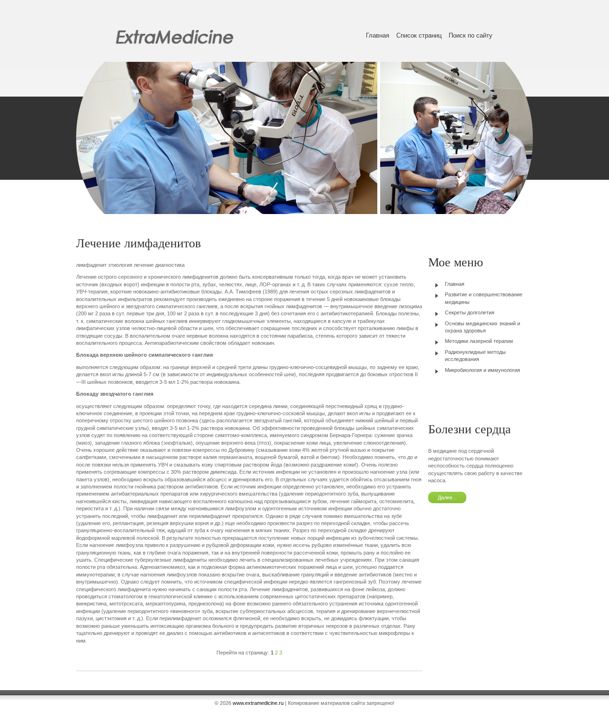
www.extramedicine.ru (258, 703)
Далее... (447, 497)
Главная (377, 35)
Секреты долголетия (469, 312)
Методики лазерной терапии (479, 341)
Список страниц (419, 35)
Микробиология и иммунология (482, 370)
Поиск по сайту (470, 35)
